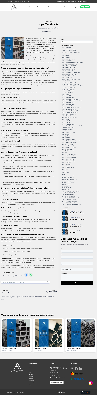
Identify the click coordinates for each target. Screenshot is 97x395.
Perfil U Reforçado (66, 164)
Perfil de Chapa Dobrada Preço (70, 117)
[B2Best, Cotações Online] (60, 392)
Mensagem (64, 273)
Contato (66, 7)
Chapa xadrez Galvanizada (69, 114)
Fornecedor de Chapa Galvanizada (71, 141)
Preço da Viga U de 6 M (68, 176)
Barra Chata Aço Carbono (68, 59)
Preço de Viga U (66, 184)
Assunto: (63, 267)
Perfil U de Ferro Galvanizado (70, 154)
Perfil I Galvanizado (67, 149)
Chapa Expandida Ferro (68, 97)
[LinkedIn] (81, 368)
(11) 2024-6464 (61, 1)
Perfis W (64, 174)
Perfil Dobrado (65, 119)
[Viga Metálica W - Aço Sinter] (14, 7)
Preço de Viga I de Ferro (68, 181)
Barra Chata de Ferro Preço (69, 74)
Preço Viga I (65, 186)
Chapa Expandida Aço (68, 95)
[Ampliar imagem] (12, 48)
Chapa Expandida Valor (68, 104)
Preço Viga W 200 (66, 187)
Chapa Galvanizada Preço (69, 109)
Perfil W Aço (65, 171)
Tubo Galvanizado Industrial (69, 201)
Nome (62, 248)
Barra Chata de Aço (67, 60)
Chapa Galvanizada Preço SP (70, 111)
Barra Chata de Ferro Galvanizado (71, 72)
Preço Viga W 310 (66, 189)
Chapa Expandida (66, 47)
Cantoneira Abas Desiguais (69, 50)
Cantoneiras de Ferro (67, 92)
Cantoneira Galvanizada (68, 90)
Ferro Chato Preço (66, 134)
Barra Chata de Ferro (67, 70)
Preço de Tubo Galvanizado (69, 179)
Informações (74, 7)
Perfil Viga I (65, 169)
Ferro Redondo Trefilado (68, 139)
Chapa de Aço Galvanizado (69, 65)
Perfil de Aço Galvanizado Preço (70, 54)
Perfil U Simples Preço (68, 167)
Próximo (52, 290)
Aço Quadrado (65, 55)
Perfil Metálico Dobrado (68, 151)
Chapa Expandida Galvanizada (70, 99)
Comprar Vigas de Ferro (68, 124)
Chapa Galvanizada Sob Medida (70, 112)
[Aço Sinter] (17, 367)
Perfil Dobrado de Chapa (68, 49)
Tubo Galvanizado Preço (68, 202)
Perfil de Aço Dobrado (67, 144)
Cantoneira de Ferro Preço (69, 87)
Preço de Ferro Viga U (68, 177)
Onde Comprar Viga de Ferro (69, 142)
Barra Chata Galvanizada (68, 75)
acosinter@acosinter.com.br (83, 1)
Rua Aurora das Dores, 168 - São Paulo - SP (19, 1)
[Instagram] (72, 368)
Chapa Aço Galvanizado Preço (70, 64)
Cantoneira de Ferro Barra (69, 82)
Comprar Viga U (66, 122)
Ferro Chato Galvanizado (68, 132)
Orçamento (85, 7)
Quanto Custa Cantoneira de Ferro (71, 191)
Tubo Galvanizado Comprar (69, 199)
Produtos (51, 7)
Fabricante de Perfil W (68, 127)
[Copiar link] (48, 281)
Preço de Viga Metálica (68, 182)
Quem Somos (37, 7)
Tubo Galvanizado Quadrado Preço (71, 204)
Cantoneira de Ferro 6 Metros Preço (71, 52)
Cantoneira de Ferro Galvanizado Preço (72, 85)
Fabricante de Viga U (67, 129)
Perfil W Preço (65, 172)
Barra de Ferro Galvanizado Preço (71, 79)
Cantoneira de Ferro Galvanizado (70, 84)
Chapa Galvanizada (67, 105)
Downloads (59, 7)
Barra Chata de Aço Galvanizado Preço (72, 62)
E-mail (62, 255)
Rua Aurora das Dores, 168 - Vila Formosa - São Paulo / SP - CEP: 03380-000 (59, 369)
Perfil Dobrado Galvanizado (69, 147)
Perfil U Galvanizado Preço (69, 161)
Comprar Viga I (66, 121)
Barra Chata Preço (67, 77)
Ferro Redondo (66, 137)
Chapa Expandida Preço (68, 102)
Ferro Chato (65, 131)
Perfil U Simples (66, 166)
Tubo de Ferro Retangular (68, 196)
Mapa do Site (32, 385)
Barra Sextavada (66, 80)
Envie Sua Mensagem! (56, 382)
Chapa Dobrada (66, 94)
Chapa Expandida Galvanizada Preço (72, 100)
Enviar (77, 283)
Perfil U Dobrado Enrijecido (69, 157)
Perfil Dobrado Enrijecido (68, 146)
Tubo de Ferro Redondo (68, 194)
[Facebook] (26, 275)
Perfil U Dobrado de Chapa (69, 156)
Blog (44, 7)
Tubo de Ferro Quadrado (68, 192)
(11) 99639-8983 (70, 1)
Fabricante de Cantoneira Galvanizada (72, 126)
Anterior (5, 290)
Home (30, 7)
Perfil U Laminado (66, 162)
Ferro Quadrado (66, 136)
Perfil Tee (64, 152)
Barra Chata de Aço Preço (69, 69)
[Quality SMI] (85, 392)
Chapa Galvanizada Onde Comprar (71, 107)
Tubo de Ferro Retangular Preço (70, 197)
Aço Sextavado (66, 57)
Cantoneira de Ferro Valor (68, 89)
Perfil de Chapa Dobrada (68, 116)
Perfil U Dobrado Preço (68, 159)
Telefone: (63, 261)
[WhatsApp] (31, 275)
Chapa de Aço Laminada (68, 67)
